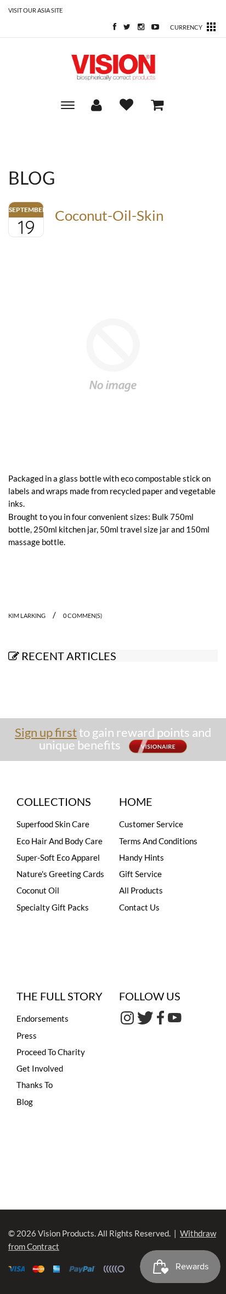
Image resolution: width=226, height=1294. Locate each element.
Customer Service (151, 824)
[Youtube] (152, 27)
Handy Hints (141, 857)
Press (26, 1035)
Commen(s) (82, 615)
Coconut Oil (37, 890)
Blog (24, 1102)
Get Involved (39, 1068)
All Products (141, 890)
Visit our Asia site (35, 10)
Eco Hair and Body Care (59, 841)
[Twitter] (124, 27)
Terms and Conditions (158, 841)
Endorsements (42, 1018)
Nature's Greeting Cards (60, 874)
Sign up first (46, 732)
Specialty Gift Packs (52, 907)
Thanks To (34, 1085)
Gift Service (140, 874)
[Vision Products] (113, 67)
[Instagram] (138, 27)
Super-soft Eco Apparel (58, 857)
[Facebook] (112, 27)
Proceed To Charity (50, 1052)
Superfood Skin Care (52, 824)
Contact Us (139, 907)
